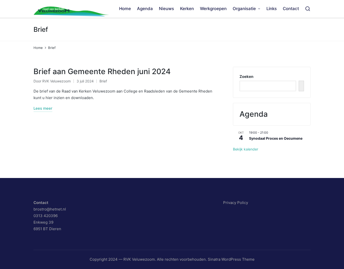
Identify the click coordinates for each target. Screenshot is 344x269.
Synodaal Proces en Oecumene (275, 138)
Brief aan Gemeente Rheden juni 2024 (102, 71)
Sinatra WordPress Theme (231, 259)
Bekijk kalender (245, 149)
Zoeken (246, 76)
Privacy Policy (235, 202)
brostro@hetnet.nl (49, 209)
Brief (103, 81)
